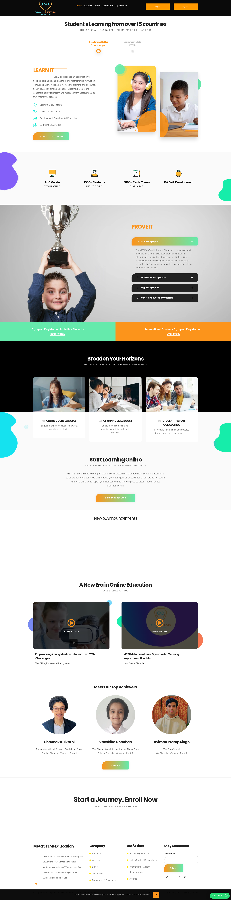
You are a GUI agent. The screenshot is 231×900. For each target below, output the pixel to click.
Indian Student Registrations (143, 860)
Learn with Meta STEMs (132, 43)
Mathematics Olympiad (154, 277)
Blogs (95, 867)
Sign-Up (185, 6)
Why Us (96, 860)
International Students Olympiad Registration (173, 329)
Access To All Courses (51, 136)
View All (115, 765)
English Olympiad (150, 287)
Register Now (57, 333)
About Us (96, 853)
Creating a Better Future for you (98, 43)
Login (157, 6)
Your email (169, 853)
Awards (133, 879)
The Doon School (171, 749)
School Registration (139, 853)
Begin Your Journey (115, 819)
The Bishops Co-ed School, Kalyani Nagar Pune (115, 749)
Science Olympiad (149, 241)
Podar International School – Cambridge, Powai (59, 749)
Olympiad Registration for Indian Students (58, 329)
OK (156, 894)
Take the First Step (115, 497)
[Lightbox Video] (71, 624)
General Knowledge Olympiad (157, 297)
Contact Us (97, 873)
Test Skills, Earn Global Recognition (52, 663)
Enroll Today (173, 333)
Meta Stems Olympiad (134, 663)
